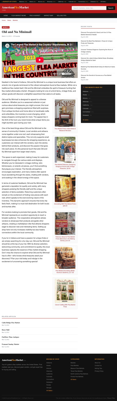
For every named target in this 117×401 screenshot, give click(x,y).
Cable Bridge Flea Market (11, 322)
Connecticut (83, 1)
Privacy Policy (99, 371)
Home (6, 15)
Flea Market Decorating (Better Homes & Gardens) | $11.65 (65, 271)
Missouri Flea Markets (77, 368)
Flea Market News (19, 15)
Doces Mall (5, 330)
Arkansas (51, 1)
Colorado (72, 1)
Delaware (94, 1)
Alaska (32, 1)
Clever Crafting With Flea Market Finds (65, 306)
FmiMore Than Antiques (10, 337)
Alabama (23, 1)
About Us (97, 363)
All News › (74, 379)
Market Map (48, 15)
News (9, 20)
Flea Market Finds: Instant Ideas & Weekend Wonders (65, 129)
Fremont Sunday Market (10, 344)
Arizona (41, 1)
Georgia (48, 388)
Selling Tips (61, 15)
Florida (48, 385)
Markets (15, 20)
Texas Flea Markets (77, 371)
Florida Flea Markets (77, 376)
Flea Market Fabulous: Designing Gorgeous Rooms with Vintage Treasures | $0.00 (65, 166)
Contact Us (98, 365)
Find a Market (34, 15)
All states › (86, 120)
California (62, 1)
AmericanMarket (15, 8)
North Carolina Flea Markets (79, 374)
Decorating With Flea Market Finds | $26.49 (65, 205)
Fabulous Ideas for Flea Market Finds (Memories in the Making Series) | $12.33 (65, 239)
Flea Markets (75, 365)
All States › (103, 1)
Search (110, 8)
